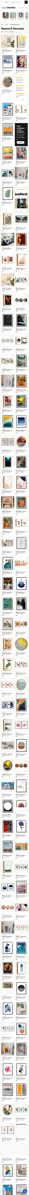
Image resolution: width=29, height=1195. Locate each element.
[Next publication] (26, 212)
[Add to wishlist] (13, 36)
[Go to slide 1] (19, 101)
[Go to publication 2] (21, 211)
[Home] (1, 24)
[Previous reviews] (17, 101)
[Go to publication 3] (22, 211)
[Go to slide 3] (21, 101)
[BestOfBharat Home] (8, 7)
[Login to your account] (23, 7)
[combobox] (13, 2)
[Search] (26, 2)
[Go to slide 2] (20, 101)
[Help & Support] (25, 1191)
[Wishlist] (19, 7)
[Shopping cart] (26, 7)
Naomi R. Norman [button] (6, 51)
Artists (6, 24)
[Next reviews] (26, 101)
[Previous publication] (17, 212)
